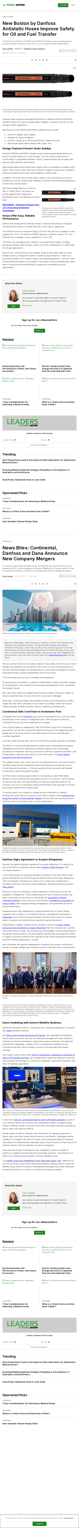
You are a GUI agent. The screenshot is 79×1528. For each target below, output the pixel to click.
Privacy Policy (69, 1518)
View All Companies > (39, 445)
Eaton (9, 1031)
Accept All (39, 1524)
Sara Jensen (7, 49)
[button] (4, 5)
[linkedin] (36, 60)
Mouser (44, 440)
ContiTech (27, 717)
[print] (75, 60)
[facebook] (32, 60)
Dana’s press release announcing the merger (25, 1035)
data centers (8, 887)
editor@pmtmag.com (58, 655)
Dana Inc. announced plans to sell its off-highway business (40, 1120)
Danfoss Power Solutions (34, 49)
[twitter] (39, 60)
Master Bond (8, 440)
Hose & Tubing (7, 17)
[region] (39, 1521)
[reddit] (43, 60)
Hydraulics (6, 541)
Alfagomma (7, 917)
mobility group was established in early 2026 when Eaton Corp (33, 1161)
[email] (47, 60)
